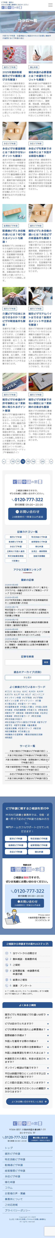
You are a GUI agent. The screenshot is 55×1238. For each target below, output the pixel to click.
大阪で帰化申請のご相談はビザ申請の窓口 (27, 778)
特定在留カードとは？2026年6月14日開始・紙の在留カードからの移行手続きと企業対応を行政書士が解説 (27, 612)
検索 (46, 662)
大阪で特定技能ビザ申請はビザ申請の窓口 (27, 755)
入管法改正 (11, 703)
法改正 (45, 712)
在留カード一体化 (27, 703)
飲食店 (9, 737)
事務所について (14, 1199)
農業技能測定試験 (34, 734)
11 (17, 461)
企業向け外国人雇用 (16, 551)
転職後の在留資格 (14, 734)
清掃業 (9, 715)
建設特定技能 (32, 712)
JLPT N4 (19, 694)
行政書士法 (24, 731)
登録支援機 (11, 728)
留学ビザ (42, 722)
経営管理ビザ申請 (39, 541)
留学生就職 (20, 725)
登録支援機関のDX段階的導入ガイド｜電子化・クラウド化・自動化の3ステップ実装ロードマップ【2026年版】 (27, 590)
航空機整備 (11, 731)
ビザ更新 (39, 697)
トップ (9, 1148)
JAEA (33, 691)
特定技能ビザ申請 (39, 537)
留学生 (9, 725)
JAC (25, 691)
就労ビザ (10, 712)
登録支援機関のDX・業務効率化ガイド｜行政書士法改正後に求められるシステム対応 (27, 633)
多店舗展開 (20, 709)
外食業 (9, 709)
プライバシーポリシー (18, 1210)
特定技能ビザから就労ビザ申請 (21, 722)
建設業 (20, 712)
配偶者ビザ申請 (15, 541)
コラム (9, 1187)
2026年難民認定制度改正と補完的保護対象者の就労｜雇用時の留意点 (26, 624)
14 (33, 461)
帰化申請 (39, 546)
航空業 (38, 728)
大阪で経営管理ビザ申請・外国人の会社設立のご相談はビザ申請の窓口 (28, 768)
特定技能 (37, 715)
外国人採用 (42, 706)
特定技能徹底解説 (16, 556)
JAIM (40, 691)
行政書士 (16, 560)
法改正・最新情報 (39, 551)
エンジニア (39, 694)
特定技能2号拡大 (14, 719)
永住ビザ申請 (16, 546)
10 (12, 461)
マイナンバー (28, 700)
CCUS (9, 691)
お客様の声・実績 (15, 1193)
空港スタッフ (25, 728)
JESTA (9, 694)
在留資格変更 (12, 706)
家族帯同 (43, 709)
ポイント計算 (12, 700)
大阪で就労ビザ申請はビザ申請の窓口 (27, 750)
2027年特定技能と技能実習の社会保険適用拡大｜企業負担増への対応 (26, 601)
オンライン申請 (13, 697)
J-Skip (18, 691)
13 (28, 461)
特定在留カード (22, 715)
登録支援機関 (39, 556)
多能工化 (32, 709)
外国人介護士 (28, 706)
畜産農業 (32, 725)
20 (42, 461)
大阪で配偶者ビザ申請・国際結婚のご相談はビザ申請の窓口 (28, 761)
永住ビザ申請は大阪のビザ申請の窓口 (27, 774)
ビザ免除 (28, 697)
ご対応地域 (11, 1205)
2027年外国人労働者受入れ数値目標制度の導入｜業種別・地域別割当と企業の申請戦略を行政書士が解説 (27, 644)
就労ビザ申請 (16, 537)
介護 (39, 700)
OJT (29, 694)
